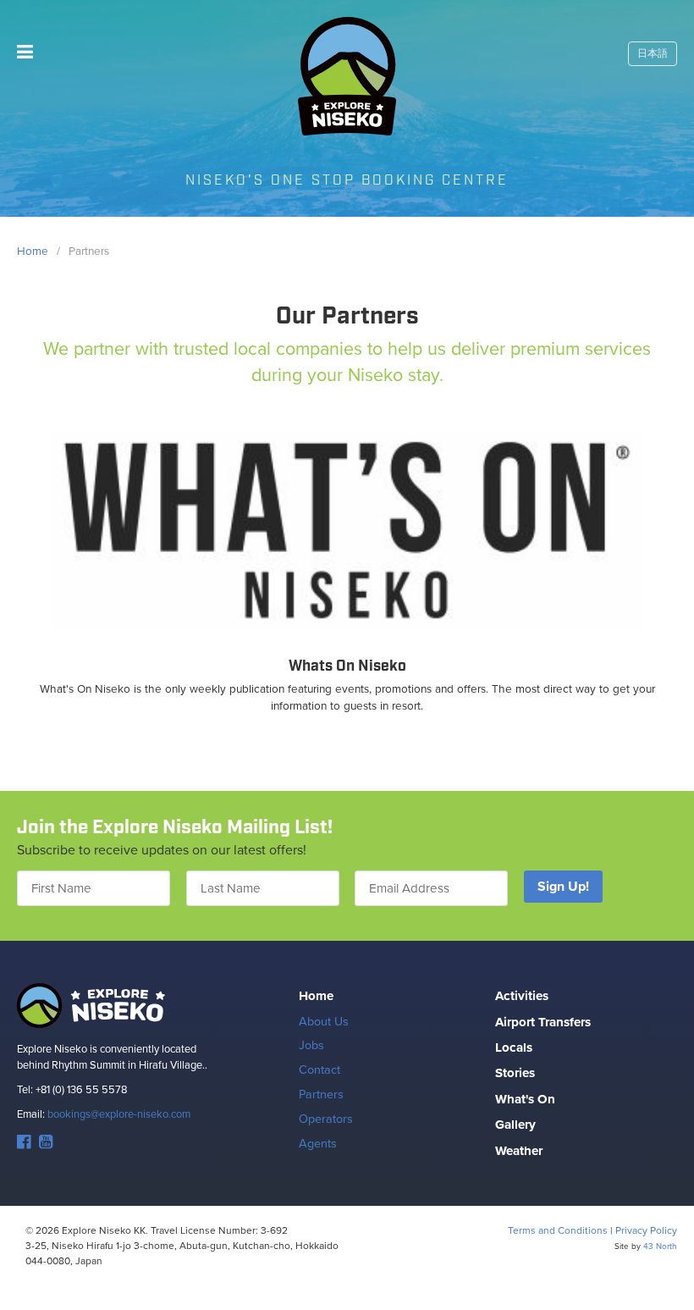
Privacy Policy (646, 1230)
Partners (321, 1094)
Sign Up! (563, 886)
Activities (521, 996)
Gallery (515, 1124)
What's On (525, 1099)
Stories (515, 1073)
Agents (318, 1143)
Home (316, 996)
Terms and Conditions (558, 1230)
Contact (319, 1069)
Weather (519, 1150)
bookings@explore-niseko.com (118, 1114)
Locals (513, 1047)
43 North (660, 1246)
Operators (326, 1118)
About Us (324, 1021)
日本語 (652, 54)
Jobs (311, 1045)
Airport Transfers (543, 1022)
